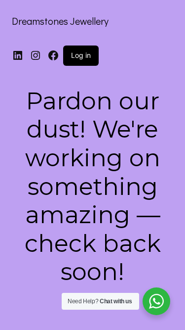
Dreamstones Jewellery (60, 20)
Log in (81, 55)
